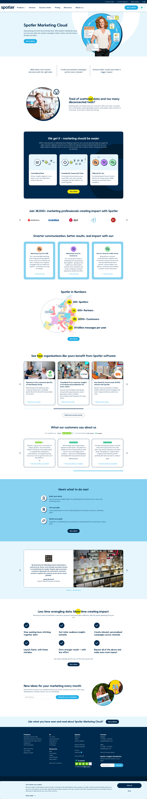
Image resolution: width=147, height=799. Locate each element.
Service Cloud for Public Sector (32, 741)
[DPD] (36, 220)
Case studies (52, 753)
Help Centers (135, 1)
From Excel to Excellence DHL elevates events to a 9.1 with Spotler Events (107, 383)
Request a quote (28, 753)
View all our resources (55, 763)
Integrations (27, 743)
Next (127, 220)
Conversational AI (54, 739)
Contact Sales (109, 1)
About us (77, 737)
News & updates (79, 741)
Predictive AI (52, 743)
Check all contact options (107, 752)
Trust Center (79, 756)
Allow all (129, 785)
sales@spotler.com (105, 748)
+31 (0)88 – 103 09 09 (106, 739)
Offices (77, 739)
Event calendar (53, 757)
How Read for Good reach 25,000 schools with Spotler (73, 383)
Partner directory (79, 744)
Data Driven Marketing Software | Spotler (7, 8)
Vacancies (78, 752)
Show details (29, 795)
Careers (77, 750)
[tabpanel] (73, 568)
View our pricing (28, 748)
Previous (20, 220)
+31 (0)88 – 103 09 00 (106, 746)
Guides (51, 755)
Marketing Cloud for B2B (31, 737)
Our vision (52, 737)
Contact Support (122, 1)
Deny (129, 791)
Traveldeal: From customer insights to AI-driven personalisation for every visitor (39, 383)
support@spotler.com (106, 741)
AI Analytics (52, 745)
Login (144, 1)
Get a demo (27, 750)
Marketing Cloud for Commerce (33, 739)
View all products (29, 745)
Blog (50, 751)
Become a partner (80, 746)
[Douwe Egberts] (76, 220)
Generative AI (53, 741)
